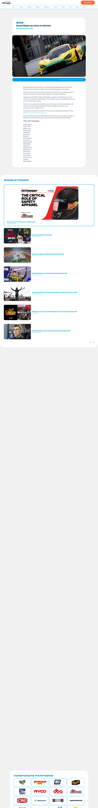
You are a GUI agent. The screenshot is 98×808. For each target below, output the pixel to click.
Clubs (70, 7)
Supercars (39, 255)
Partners (39, 236)
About (84, 7)
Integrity (38, 7)
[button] (19, 22)
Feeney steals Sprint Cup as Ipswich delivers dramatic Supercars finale (54, 292)
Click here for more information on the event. (34, 112)
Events (63, 7)
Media (77, 7)
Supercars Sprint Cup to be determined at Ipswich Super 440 (51, 330)
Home (13, 7)
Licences (21, 7)
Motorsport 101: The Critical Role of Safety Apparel (21, 222)
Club (38, 313)
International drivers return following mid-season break (49, 273)
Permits (55, 7)
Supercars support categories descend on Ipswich (48, 254)
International (40, 274)
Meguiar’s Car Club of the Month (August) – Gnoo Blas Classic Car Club (54, 311)
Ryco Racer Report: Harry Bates (42, 235)
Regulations (46, 7)
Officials (29, 7)
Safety (14, 223)
